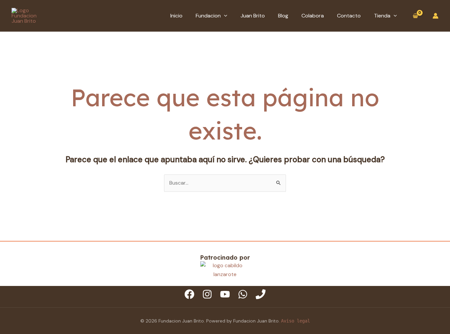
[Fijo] (261, 294)
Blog (283, 15)
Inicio (176, 15)
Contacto (349, 15)
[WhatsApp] (243, 294)
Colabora (312, 15)
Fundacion (208, 15)
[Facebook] (189, 294)
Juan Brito (252, 15)
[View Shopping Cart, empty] (415, 16)
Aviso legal (295, 320)
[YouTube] (225, 294)
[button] (224, 16)
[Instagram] (207, 294)
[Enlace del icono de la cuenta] (435, 16)
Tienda (382, 15)
